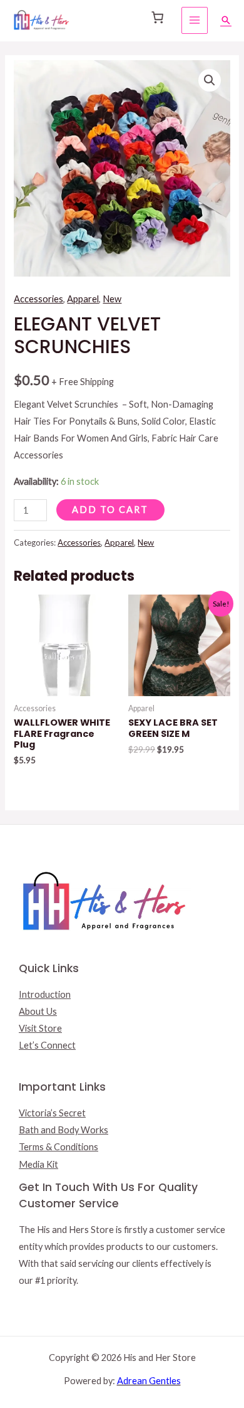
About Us (38, 1011)
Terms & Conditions (58, 1146)
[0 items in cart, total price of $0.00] (157, 17)
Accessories (38, 299)
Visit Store (40, 1028)
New (112, 299)
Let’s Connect (47, 1045)
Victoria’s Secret (52, 1113)
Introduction (45, 994)
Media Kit (38, 1164)
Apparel (83, 299)
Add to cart (110, 509)
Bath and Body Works (63, 1130)
